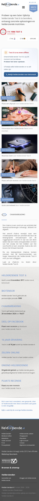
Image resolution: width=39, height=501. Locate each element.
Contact (22, 443)
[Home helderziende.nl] (13, 428)
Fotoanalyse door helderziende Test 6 (15, 128)
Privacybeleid (6, 445)
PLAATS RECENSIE (11, 380)
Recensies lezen (7, 156)
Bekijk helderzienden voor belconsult (22, 74)
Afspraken (23, 438)
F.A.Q (3, 443)
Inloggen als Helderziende (28, 478)
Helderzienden (6, 434)
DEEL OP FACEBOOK (13, 321)
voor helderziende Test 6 (11, 388)
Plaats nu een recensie (11, 385)
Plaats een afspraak (8, 104)
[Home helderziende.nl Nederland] (10, 5)
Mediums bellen (7, 436)
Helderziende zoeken (26, 434)
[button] (23, 7)
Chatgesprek (24, 436)
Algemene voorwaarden (27, 445)
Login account (24, 440)
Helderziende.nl (8, 487)
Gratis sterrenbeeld (8, 205)
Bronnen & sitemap (10, 467)
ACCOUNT (33, 8)
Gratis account (6, 440)
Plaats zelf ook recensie (10, 181)
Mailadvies (5, 438)
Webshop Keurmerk (9, 454)
